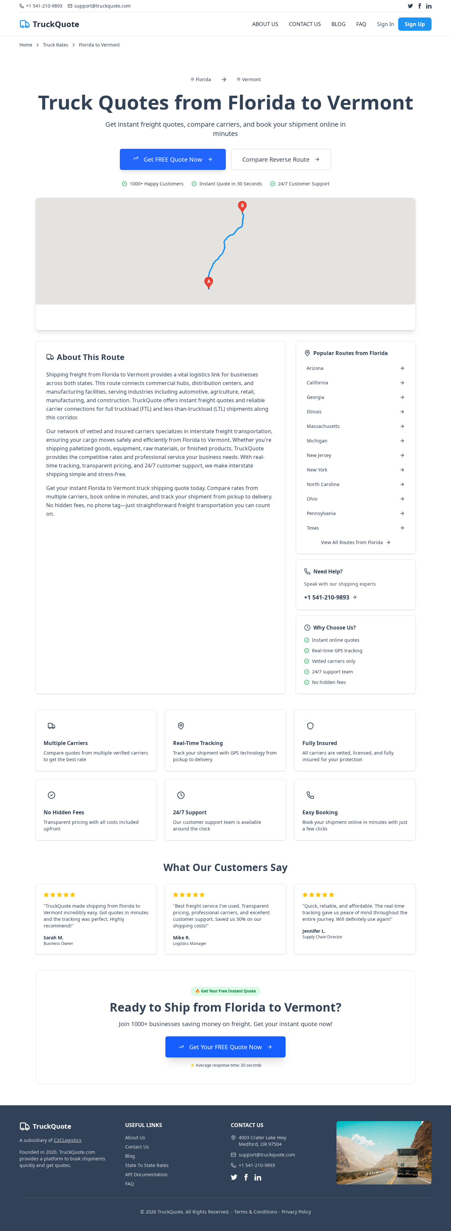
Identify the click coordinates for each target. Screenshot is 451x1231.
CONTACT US (305, 24)
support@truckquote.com (267, 1154)
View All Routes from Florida (352, 542)
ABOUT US (265, 24)
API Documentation (146, 1174)
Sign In (385, 24)
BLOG (338, 24)
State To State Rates (147, 1165)
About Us (135, 1137)
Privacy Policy (296, 1212)
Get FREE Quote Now (173, 159)
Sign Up (415, 24)
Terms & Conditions (255, 1212)
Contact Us (137, 1147)
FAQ (361, 24)
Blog (130, 1156)
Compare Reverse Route (275, 159)
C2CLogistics (68, 1140)
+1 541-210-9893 (326, 597)
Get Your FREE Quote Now (225, 1047)
